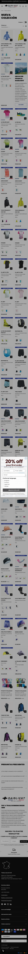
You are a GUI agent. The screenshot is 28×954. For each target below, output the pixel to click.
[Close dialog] (26, 458)
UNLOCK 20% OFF (14, 490)
